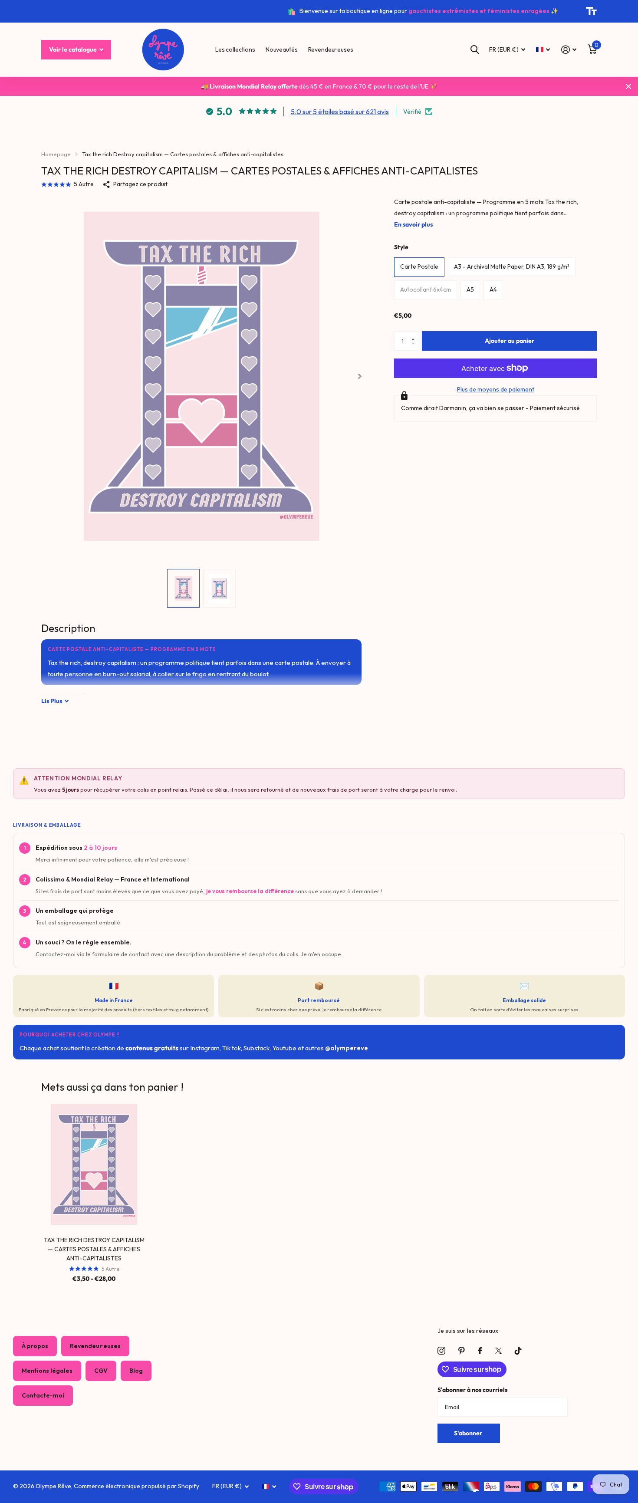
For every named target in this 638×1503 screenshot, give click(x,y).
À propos (35, 1346)
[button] (415, 334)
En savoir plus (413, 224)
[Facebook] (480, 1350)
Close (628, 86)
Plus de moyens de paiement (495, 389)
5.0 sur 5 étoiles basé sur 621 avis (340, 111)
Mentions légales (47, 1371)
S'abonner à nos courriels (472, 1390)
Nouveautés (282, 49)
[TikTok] (518, 1351)
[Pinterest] (461, 1351)
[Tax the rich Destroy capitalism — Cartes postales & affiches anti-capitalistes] (94, 1164)
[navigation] (183, 588)
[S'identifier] (569, 49)
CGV (101, 1371)
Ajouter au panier (509, 341)
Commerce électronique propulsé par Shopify (136, 1486)
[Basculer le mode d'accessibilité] (591, 11)
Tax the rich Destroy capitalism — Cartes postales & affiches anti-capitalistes (94, 1249)
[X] (498, 1351)
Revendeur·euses (330, 49)
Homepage (56, 154)
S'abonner (468, 1433)
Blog (136, 1371)
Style (401, 247)
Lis (51, 701)
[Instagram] (441, 1351)
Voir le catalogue (73, 49)
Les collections (235, 49)
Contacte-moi (43, 1395)
